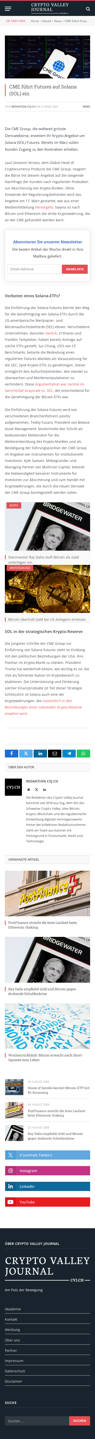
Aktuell (46, 21)
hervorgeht (44, 207)
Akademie (13, 1309)
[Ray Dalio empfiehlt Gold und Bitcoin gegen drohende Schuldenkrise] (47, 959)
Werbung (12, 1329)
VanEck (51, 333)
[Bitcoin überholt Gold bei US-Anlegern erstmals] (47, 589)
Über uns (12, 1340)
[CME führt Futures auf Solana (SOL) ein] (47, 57)
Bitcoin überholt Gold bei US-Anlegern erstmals (47, 619)
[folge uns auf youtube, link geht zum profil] (47, 1202)
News (58, 21)
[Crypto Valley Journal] (50, 9)
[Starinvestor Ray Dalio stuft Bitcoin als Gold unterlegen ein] (47, 526)
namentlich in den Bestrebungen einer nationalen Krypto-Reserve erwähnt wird (43, 707)
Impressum (14, 1360)
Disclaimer (13, 1381)
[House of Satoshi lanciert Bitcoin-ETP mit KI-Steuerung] (14, 1087)
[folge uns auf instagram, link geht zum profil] (47, 1170)
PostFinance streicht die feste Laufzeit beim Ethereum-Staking (56, 1113)
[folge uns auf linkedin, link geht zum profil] (47, 1186)
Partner (11, 1350)
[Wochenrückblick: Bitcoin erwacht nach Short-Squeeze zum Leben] (47, 1026)
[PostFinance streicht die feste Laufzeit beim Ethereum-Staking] (47, 893)
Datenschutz (15, 1371)
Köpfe (14, 505)
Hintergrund (20, 568)
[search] (87, 8)
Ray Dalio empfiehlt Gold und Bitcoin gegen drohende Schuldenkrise (42, 991)
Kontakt (11, 1319)
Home (35, 21)
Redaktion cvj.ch (23, 106)
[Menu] (8, 8)
